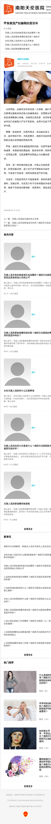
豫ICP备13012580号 (34, 806)
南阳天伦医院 (21, 806)
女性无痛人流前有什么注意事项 (19, 41)
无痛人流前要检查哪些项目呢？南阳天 (22, 36)
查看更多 (28, 529)
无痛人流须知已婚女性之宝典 (25, 219)
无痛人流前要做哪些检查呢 (17, 49)
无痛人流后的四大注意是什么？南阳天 (22, 45)
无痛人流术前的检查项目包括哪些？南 (22, 33)
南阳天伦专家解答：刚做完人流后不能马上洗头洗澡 (27, 546)
